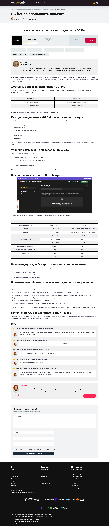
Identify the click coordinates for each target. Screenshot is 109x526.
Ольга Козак (17, 19)
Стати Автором (89, 395)
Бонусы (46, 3)
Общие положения (15, 476)
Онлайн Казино (37, 3)
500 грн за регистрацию (76, 474)
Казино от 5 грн (74, 485)
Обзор (76, 39)
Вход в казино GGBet (35, 50)
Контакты (13, 483)
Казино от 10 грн (75, 483)
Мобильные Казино (45, 483)
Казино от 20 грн (75, 481)
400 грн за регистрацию (76, 469)
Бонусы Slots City (75, 471)
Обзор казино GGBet (18, 50)
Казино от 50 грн (75, 478)
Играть (91, 40)
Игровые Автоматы (78, 3)
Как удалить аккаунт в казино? (18, 481)
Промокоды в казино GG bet (39, 54)
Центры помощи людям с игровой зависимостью (22, 492)
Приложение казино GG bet (74, 50)
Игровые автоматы (45, 481)
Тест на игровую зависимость (18, 488)
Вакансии (13, 474)
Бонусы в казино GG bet (19, 54)
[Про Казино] (18, 2)
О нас (12, 469)
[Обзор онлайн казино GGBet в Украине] (17, 44)
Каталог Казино (44, 476)
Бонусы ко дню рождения (77, 488)
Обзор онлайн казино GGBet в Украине (31, 38)
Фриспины (43, 478)
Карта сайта (13, 485)
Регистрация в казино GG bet (53, 50)
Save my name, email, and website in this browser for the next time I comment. (35, 449)
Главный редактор (15, 471)
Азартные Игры (44, 469)
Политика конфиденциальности (18, 478)
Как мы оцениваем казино (17, 490)
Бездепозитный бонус (46, 474)
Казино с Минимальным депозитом (61, 3)
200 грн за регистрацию (76, 476)
